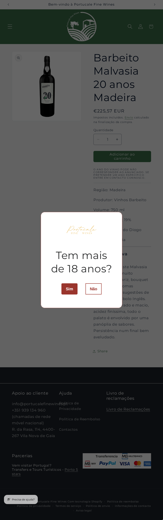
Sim (69, 289)
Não (93, 289)
